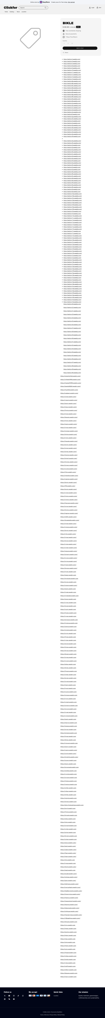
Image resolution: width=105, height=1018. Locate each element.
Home (6, 11)
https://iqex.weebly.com (67, 939)
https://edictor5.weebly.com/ (71, 63)
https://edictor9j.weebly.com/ (72, 191)
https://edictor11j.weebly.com (72, 233)
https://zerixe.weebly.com (68, 626)
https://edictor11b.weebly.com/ (72, 216)
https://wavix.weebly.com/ (68, 424)
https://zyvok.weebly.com (68, 681)
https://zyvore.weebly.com (68, 777)
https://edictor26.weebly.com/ (72, 324)
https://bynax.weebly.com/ (68, 568)
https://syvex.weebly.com (68, 729)
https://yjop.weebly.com (67, 963)
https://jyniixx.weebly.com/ (68, 499)
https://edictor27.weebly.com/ (72, 328)
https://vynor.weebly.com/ (68, 492)
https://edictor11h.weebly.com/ (72, 229)
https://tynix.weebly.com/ (68, 420)
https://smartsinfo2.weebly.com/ (70, 376)
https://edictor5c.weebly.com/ (72, 154)
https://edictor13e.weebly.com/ (72, 269)
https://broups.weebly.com (68, 921)
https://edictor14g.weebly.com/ (72, 295)
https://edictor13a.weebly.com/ (72, 260)
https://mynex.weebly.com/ (68, 462)
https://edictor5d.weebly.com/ (72, 156)
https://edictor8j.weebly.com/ (72, 101)
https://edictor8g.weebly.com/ (72, 94)
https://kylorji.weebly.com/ (68, 458)
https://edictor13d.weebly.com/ (72, 266)
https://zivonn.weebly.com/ (69, 554)
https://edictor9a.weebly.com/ (72, 172)
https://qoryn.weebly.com (68, 746)
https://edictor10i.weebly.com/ (72, 211)
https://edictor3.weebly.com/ (71, 61)
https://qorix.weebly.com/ (68, 403)
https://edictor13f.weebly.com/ (72, 271)
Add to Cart (80, 48)
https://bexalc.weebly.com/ (69, 417)
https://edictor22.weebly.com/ (72, 307)
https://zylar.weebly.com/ (68, 396)
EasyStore (59, 1012)
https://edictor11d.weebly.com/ (72, 220)
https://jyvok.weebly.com (68, 712)
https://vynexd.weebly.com (68, 716)
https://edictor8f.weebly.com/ (72, 92)
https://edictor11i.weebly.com (72, 231)
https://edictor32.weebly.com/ (72, 345)
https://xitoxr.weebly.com (68, 791)
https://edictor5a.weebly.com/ (72, 150)
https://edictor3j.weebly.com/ (72, 147)
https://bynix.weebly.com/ (68, 530)
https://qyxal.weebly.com (68, 606)
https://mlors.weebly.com (68, 935)
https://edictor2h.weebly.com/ (72, 119)
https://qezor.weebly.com (68, 575)
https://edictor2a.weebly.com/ (72, 103)
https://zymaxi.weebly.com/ (69, 431)
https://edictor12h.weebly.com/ (72, 253)
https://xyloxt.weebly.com (68, 702)
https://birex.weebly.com (68, 740)
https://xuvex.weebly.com (68, 692)
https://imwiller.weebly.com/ (69, 475)
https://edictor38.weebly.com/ (72, 366)
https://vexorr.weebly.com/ (68, 400)
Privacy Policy (53, 1014)
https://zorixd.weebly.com (68, 798)
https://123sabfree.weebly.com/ (70, 918)
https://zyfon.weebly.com (68, 788)
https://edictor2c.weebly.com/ (72, 108)
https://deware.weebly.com (68, 973)
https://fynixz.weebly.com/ (68, 410)
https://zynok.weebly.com (68, 630)
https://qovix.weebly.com (68, 764)
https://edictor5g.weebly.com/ (72, 163)
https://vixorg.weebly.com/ (68, 527)
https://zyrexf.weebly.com (68, 825)
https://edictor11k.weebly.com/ (72, 236)
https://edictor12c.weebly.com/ (72, 242)
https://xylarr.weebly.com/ (68, 547)
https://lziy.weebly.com (67, 860)
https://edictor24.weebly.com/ (72, 318)
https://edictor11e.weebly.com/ (72, 222)
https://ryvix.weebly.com (68, 698)
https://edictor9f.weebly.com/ (72, 183)
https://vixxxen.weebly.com (69, 743)
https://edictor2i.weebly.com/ (72, 121)
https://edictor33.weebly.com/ (72, 349)
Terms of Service (44, 1014)
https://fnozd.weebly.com (68, 952)
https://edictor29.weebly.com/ (72, 335)
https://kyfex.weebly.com (68, 794)
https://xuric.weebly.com (68, 609)
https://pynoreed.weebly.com (69, 767)
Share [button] (66, 52)
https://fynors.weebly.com (68, 671)
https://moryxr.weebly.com (68, 722)
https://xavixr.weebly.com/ (68, 750)
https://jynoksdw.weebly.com (69, 595)
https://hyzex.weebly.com (68, 613)
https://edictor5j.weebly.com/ (72, 169)
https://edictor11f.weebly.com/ (72, 225)
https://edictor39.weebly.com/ (72, 369)
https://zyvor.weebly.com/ (68, 506)
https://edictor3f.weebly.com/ (72, 136)
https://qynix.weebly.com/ (68, 489)
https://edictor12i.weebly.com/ (72, 255)
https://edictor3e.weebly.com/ (72, 134)
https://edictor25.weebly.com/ (72, 321)
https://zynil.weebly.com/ (68, 753)
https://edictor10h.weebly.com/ (72, 209)
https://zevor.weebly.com (68, 599)
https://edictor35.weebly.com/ (72, 355)
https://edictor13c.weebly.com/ (72, 264)
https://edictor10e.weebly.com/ (72, 202)
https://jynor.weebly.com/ (68, 427)
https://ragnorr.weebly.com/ (69, 513)
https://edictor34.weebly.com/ (72, 352)
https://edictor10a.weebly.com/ (72, 194)
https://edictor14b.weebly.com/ (72, 284)
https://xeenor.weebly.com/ (69, 479)
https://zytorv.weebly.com (68, 839)
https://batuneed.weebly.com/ (69, 908)
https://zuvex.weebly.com (68, 760)
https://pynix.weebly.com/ (68, 444)
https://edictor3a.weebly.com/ (72, 125)
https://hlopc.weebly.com (68, 928)
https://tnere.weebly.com (68, 945)
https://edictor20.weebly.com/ (72, 304)
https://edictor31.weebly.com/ (72, 342)
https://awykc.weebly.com (68, 932)
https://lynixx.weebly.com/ (68, 496)
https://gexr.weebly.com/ (68, 880)
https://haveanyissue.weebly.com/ (71, 915)
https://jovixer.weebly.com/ (68, 455)
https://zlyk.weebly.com (67, 942)
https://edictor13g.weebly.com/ (72, 273)
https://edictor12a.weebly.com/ (72, 238)
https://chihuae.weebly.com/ (69, 911)
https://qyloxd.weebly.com (68, 733)
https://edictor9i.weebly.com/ (72, 189)
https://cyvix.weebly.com (68, 633)
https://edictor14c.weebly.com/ (72, 286)
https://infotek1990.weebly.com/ (70, 379)
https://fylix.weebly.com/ (68, 472)
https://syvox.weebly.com (68, 582)
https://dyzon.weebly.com (68, 654)
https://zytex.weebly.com (68, 674)
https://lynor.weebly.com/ (68, 414)
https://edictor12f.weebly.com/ (72, 249)
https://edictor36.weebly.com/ (72, 359)
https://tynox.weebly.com (68, 647)
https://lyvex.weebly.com (68, 571)
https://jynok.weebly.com (68, 592)
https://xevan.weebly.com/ (68, 585)
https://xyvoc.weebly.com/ (68, 558)
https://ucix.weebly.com (67, 949)
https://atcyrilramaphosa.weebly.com (71, 805)
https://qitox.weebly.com (68, 664)
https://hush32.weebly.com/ (69, 390)
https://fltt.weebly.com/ (67, 486)
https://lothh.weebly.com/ (68, 517)
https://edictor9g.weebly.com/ (72, 185)
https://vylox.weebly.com (68, 640)
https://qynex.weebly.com (68, 801)
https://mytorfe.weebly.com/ (69, 757)
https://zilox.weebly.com (68, 819)
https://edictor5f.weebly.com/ (72, 161)
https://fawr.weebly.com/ (68, 853)
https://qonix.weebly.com (68, 719)
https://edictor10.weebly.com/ (72, 70)
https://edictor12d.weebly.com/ (72, 244)
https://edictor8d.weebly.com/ (72, 88)
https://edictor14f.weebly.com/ (72, 293)
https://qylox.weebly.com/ (68, 451)
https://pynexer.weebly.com (69, 619)
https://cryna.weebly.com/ (68, 561)
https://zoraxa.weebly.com (68, 726)
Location (24, 11)
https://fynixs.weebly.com (68, 812)
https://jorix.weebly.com (67, 822)
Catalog (12, 11)
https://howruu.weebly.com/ (69, 897)
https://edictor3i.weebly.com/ (72, 145)
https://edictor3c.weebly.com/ (72, 130)
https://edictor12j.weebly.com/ (72, 258)
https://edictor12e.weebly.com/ (72, 247)
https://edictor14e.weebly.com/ (72, 291)
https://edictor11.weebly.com (71, 72)
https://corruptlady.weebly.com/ (70, 887)
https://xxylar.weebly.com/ (68, 469)
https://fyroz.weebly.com (68, 637)
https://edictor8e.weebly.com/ (72, 90)
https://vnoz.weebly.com (68, 863)
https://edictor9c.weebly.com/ (72, 176)
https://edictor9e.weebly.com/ (72, 180)
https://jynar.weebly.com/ (68, 537)
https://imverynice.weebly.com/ (70, 894)
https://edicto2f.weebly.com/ (71, 114)
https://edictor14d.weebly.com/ (72, 288)
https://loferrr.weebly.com (68, 970)
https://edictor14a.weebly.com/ (72, 282)
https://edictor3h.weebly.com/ (72, 143)
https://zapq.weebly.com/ (68, 849)
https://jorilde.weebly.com (68, 770)
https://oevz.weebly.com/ (68, 842)
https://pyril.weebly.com (67, 808)
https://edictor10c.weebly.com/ (72, 198)
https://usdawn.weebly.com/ (69, 393)
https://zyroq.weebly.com (68, 657)
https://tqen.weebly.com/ (68, 856)
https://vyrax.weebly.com (68, 616)
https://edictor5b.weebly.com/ (72, 152)
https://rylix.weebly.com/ (68, 534)
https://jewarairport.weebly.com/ (70, 901)
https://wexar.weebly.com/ (68, 551)
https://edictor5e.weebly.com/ (72, 158)
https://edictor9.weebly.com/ (71, 68)
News (18, 11)
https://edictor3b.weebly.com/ (72, 127)
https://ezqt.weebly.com (67, 870)
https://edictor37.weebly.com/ (72, 362)
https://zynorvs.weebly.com (69, 705)
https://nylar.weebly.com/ (68, 523)
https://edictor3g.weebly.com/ (72, 141)
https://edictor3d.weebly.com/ (72, 132)
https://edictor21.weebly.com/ (72, 311)
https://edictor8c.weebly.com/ (72, 85)
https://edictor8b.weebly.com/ (72, 83)
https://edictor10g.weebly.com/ (72, 207)
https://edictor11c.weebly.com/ (72, 218)
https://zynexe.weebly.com (68, 695)
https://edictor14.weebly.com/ (72, 79)
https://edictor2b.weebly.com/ (72, 105)
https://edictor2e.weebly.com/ (72, 112)
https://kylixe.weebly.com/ (68, 434)
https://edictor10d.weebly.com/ (72, 200)
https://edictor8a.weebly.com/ (72, 81)
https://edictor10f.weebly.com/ (72, 205)
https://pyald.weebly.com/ (68, 873)
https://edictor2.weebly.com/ (71, 59)
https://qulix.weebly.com (68, 589)
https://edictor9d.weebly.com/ (72, 178)
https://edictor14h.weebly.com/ (72, 297)
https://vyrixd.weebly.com (68, 774)
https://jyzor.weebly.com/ (68, 565)
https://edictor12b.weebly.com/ (72, 240)
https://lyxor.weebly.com (68, 688)
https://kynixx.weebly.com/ (68, 510)
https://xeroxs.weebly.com (68, 784)
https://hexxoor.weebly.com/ (69, 503)
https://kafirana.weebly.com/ (69, 884)
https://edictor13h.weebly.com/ (72, 275)
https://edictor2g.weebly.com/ (72, 116)
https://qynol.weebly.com (68, 643)
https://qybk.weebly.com (68, 959)
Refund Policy (61, 1014)
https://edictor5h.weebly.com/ (72, 165)
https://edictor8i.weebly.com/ (72, 99)
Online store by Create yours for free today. (52, 2)
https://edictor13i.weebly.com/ (72, 277)
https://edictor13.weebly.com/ (72, 77)
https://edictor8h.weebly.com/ (72, 97)
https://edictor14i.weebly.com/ (72, 300)
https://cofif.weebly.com (67, 966)
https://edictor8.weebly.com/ (71, 66)
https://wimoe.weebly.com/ (68, 877)
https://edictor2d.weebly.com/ (72, 110)
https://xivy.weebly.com (67, 925)
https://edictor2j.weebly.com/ (72, 123)
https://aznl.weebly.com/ (68, 846)
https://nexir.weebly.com (68, 685)
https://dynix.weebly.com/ (68, 482)
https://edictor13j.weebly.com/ (72, 280)
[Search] (45, 7)
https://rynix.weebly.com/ (68, 438)
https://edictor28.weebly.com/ (72, 331)
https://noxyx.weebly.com (68, 976)
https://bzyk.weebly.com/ (68, 867)
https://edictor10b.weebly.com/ (72, 196)
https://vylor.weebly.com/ (68, 544)
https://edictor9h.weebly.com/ (72, 187)
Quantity (65, 40)
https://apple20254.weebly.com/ (70, 386)
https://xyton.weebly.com (68, 829)
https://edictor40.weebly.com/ (72, 373)
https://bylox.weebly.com (68, 668)
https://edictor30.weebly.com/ (72, 338)
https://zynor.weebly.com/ (68, 448)
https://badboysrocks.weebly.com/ (71, 891)
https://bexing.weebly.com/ (69, 904)
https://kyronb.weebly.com (68, 815)
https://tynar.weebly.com (68, 736)
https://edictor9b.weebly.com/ (72, 174)
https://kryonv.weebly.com (68, 836)
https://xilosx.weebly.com (68, 956)
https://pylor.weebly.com (68, 832)
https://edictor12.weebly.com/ (72, 74)
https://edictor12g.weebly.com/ (72, 251)
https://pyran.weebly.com (68, 678)
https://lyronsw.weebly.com (69, 623)
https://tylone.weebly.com (68, 781)
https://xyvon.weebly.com (68, 661)
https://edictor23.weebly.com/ (72, 314)
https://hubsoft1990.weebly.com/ (70, 383)
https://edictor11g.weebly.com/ (72, 227)
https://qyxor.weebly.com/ (68, 541)
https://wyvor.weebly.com (68, 709)
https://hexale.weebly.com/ (69, 441)
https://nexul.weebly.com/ (68, 407)
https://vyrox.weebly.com (68, 602)
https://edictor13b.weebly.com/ (72, 262)
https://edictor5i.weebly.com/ (72, 167)
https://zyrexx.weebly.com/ (69, 465)
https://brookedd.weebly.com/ (69, 520)
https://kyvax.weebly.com (68, 650)
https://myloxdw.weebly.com (69, 578)
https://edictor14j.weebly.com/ (72, 302)
